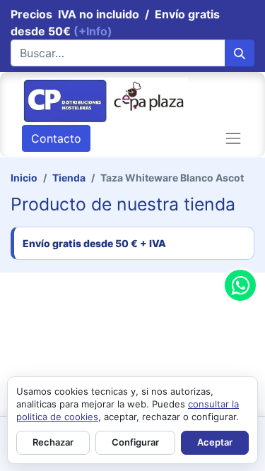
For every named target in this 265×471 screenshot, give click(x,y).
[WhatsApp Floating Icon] (240, 285)
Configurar (135, 442)
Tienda (69, 178)
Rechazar (53, 442)
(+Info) (92, 31)
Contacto (56, 138)
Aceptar (214, 442)
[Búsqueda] (239, 53)
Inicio (24, 178)
